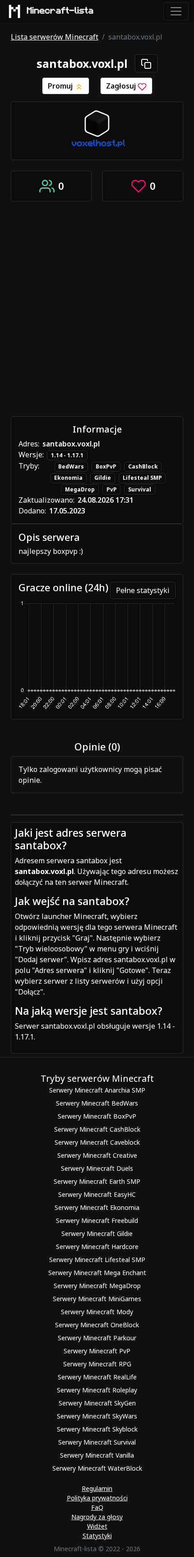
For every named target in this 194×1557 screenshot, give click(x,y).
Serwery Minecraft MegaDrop (97, 1285)
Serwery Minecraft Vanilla (97, 1455)
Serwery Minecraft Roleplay (97, 1390)
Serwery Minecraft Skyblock (97, 1429)
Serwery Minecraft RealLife (97, 1377)
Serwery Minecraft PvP (97, 1351)
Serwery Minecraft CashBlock (97, 1129)
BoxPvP (106, 466)
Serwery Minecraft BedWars (97, 1103)
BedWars (71, 466)
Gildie (102, 478)
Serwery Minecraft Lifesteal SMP (97, 1259)
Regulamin (97, 1488)
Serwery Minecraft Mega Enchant (97, 1272)
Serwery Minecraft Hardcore (97, 1246)
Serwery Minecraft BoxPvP (97, 1116)
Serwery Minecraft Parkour (97, 1338)
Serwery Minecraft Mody (97, 1311)
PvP (111, 489)
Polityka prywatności (97, 1498)
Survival (139, 489)
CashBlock (143, 466)
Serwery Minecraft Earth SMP (97, 1181)
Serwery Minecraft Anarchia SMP (97, 1090)
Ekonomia (68, 478)
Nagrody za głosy (97, 1516)
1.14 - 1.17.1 (67, 455)
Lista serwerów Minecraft (54, 37)
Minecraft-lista (60, 10)
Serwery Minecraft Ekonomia (97, 1207)
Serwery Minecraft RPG (97, 1364)
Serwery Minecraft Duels (97, 1168)
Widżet (97, 1526)
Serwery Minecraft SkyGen (97, 1403)
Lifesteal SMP (142, 478)
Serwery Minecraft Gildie (97, 1233)
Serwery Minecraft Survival (97, 1442)
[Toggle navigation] (176, 11)
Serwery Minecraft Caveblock (97, 1142)
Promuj (61, 86)
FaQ (97, 1507)
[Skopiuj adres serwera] (146, 63)
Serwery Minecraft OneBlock (97, 1325)
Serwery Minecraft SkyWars (97, 1416)
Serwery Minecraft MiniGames (97, 1298)
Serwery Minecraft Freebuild (97, 1220)
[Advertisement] (97, 309)
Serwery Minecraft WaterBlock (97, 1468)
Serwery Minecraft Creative (97, 1155)
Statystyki (97, 1535)
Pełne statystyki (143, 590)
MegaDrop (80, 489)
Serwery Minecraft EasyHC (97, 1194)
